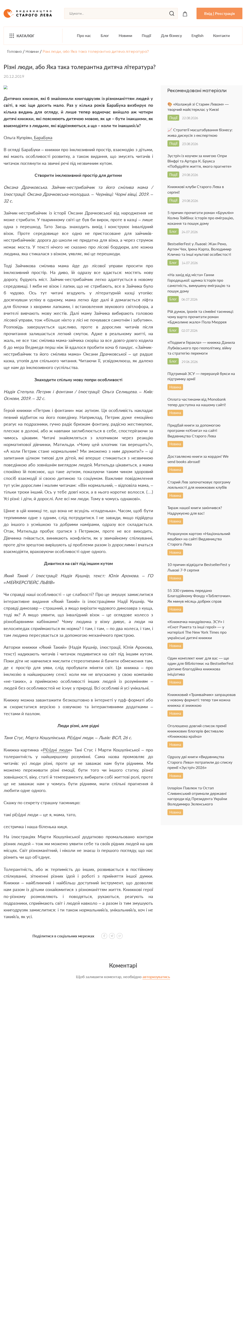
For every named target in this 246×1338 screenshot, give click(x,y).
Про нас (84, 35)
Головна (14, 51)
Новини (125, 35)
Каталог (26, 35)
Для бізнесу (171, 35)
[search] (172, 13)
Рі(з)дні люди (56, 749)
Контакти (221, 35)
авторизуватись (156, 976)
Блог (105, 35)
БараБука (42, 137)
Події (146, 35)
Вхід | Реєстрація (219, 13)
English (197, 35)
